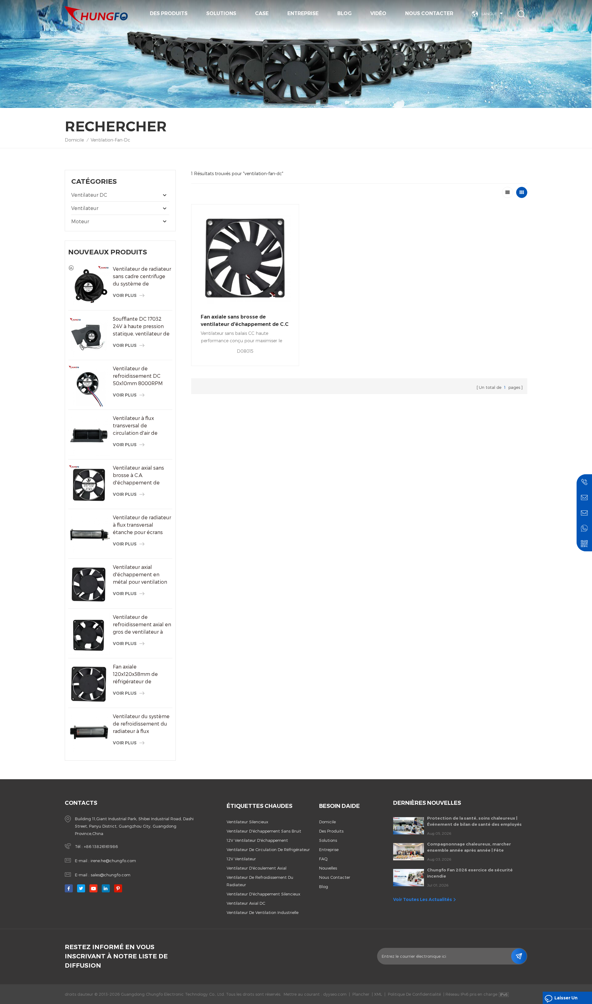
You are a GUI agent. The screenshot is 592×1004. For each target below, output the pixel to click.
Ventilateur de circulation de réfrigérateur (268, 849)
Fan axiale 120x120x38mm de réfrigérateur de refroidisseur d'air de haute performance (137, 674)
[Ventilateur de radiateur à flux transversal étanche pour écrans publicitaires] (89, 534)
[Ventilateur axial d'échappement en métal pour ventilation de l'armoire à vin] (89, 584)
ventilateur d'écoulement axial (256, 868)
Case (262, 13)
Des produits (168, 13)
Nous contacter (429, 13)
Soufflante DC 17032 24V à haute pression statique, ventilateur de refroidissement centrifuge (141, 326)
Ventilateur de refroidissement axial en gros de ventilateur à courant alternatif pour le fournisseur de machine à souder (142, 625)
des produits (331, 831)
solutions (221, 13)
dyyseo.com (335, 994)
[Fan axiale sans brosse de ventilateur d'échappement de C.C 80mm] (245, 258)
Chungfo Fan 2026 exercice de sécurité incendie (470, 873)
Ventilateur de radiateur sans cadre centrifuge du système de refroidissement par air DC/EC (142, 276)
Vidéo (378, 13)
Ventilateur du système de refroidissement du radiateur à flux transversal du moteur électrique (141, 724)
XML (378, 994)
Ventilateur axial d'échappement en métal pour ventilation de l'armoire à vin (140, 575)
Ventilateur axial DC (246, 903)
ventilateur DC (89, 195)
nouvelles (328, 868)
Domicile (74, 139)
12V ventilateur (241, 858)
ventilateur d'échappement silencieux (263, 893)
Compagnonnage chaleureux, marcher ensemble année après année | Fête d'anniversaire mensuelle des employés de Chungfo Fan (473, 847)
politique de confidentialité (414, 994)
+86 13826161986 (101, 846)
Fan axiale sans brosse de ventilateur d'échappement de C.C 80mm (245, 321)
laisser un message (566, 999)
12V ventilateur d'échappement (257, 840)
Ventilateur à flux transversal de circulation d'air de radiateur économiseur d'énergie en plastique (140, 426)
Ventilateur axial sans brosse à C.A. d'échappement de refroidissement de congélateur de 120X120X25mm (138, 475)
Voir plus (125, 295)
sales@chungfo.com (110, 874)
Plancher (360, 994)
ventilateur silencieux (247, 821)
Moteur (80, 221)
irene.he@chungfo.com (113, 860)
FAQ (323, 858)
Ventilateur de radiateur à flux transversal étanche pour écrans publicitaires (142, 525)
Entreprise (303, 13)
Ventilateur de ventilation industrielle (262, 912)
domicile (327, 821)
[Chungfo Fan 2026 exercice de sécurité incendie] (408, 877)
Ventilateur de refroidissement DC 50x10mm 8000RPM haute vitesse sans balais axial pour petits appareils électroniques (142, 376)
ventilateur (84, 208)
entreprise (329, 849)
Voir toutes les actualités (422, 899)
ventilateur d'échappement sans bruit (264, 831)
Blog (344, 13)
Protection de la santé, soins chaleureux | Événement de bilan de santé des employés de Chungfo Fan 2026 (474, 821)
